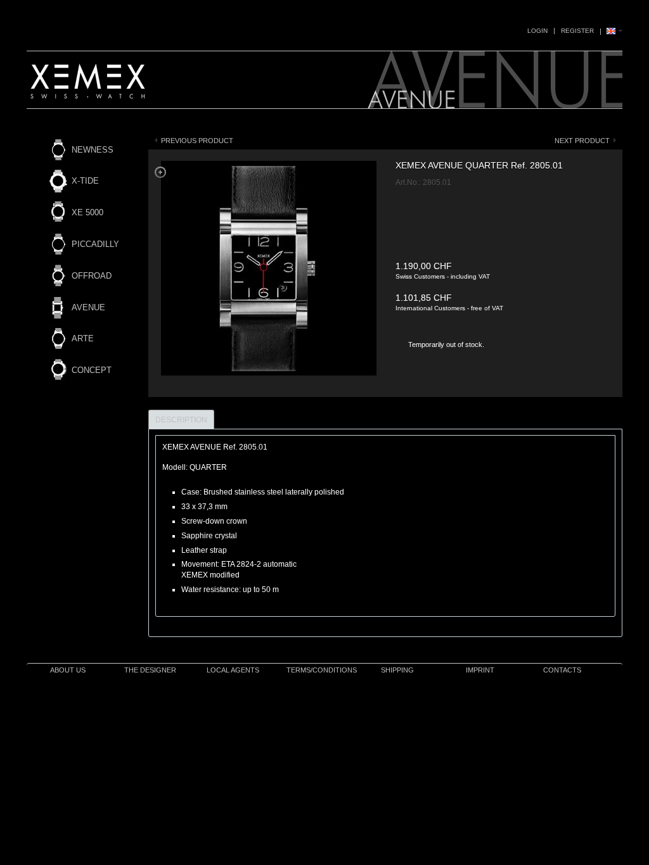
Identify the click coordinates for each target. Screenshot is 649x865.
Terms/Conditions (321, 670)
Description (181, 419)
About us (68, 670)
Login (537, 30)
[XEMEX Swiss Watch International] (89, 86)
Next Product (582, 140)
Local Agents (233, 670)
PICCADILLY (95, 244)
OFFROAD (92, 276)
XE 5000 (87, 212)
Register (577, 30)
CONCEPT (92, 370)
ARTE (83, 338)
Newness (92, 150)
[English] (614, 31)
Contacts (562, 670)
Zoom (160, 172)
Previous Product (197, 140)
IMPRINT (480, 670)
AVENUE (88, 307)
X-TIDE (85, 181)
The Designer (150, 670)
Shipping (397, 670)
